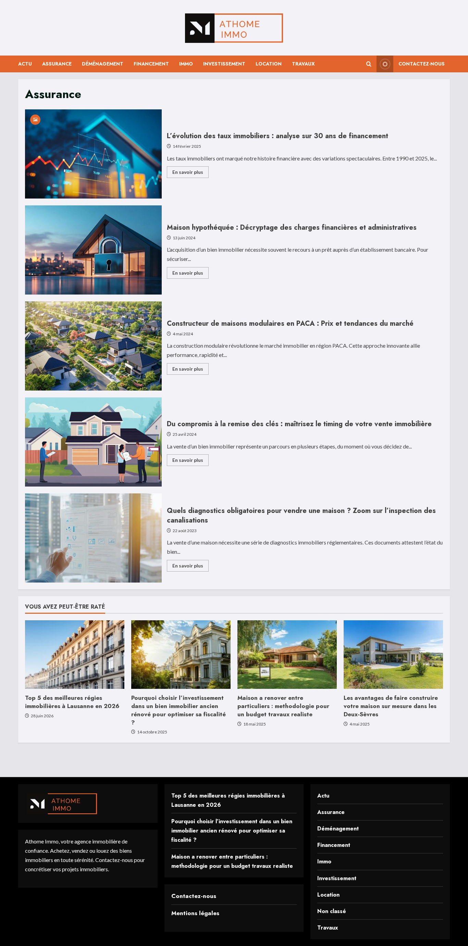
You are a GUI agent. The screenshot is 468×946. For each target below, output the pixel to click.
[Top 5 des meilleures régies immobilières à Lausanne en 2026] (74, 654)
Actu (25, 63)
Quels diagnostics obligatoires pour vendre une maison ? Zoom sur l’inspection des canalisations (93, 538)
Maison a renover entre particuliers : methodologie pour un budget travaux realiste (283, 706)
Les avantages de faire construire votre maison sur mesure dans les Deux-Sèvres (391, 706)
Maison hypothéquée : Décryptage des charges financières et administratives (93, 250)
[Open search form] (368, 64)
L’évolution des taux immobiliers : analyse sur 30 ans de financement (93, 154)
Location (269, 63)
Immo (186, 63)
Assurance (57, 63)
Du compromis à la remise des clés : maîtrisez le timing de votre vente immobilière (93, 442)
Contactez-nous (421, 63)
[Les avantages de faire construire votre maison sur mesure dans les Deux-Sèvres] (393, 654)
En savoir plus (190, 173)
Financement (151, 63)
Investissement (224, 63)
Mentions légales (195, 913)
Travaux (303, 63)
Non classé (331, 911)
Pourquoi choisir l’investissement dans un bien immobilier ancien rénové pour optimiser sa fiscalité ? (178, 710)
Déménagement (102, 63)
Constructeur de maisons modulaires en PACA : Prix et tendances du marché (93, 346)
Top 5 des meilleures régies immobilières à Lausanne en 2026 (72, 702)
